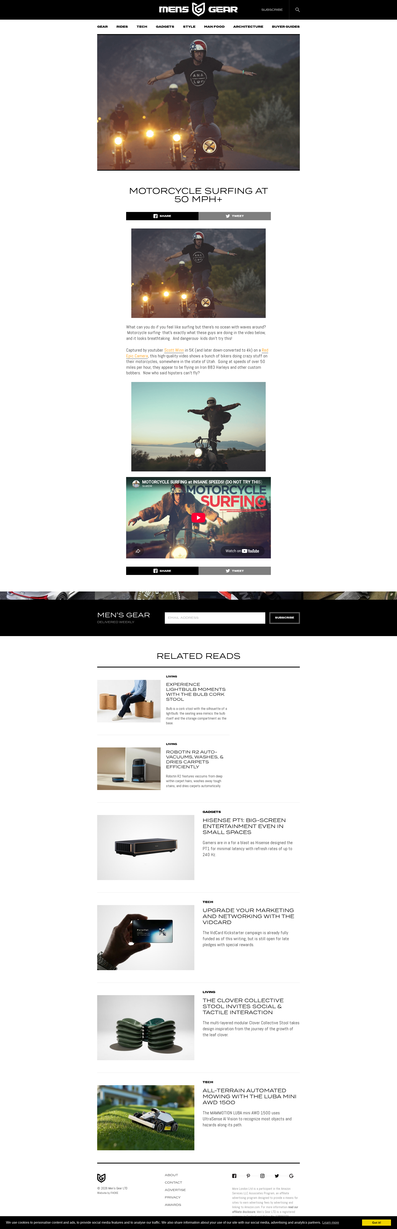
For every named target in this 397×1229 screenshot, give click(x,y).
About (171, 1175)
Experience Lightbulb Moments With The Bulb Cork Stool (196, 692)
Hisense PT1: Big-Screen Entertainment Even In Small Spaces (244, 826)
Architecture (248, 27)
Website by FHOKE (107, 1193)
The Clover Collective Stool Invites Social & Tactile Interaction (243, 1007)
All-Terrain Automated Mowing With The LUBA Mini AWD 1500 (250, 1097)
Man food (214, 27)
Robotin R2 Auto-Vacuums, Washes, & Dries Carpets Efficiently (195, 759)
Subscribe (284, 618)
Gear (102, 27)
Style (189, 27)
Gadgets (165, 27)
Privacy (173, 1197)
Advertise (175, 1190)
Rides (122, 27)
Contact (173, 1182)
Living (171, 677)
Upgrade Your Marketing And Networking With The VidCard (248, 917)
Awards (173, 1205)
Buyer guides (286, 27)
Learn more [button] (330, 1222)
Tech (142, 27)
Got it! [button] (376, 1222)
